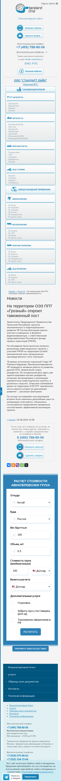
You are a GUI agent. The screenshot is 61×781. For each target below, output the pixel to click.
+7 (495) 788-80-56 (30, 47)
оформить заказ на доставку (30, 649)
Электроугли (13, 183)
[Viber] (17, 465)
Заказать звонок (33, 28)
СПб (10, 155)
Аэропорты (17, 97)
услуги (12, 674)
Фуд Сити (12, 127)
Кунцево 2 (12, 180)
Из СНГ (11, 233)
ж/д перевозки (19, 269)
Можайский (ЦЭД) (15, 124)
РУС (35, 63)
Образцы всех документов (23, 681)
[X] (26, 465)
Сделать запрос (32, 35)
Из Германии (13, 207)
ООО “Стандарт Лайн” (30, 80)
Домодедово (13, 103)
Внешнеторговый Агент (22, 667)
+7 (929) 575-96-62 (17, 755)
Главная (11, 291)
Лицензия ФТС (30, 84)
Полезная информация (21, 695)
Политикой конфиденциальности (37, 772)
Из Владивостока (15, 214)
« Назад (11, 420)
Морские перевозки (21, 245)
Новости (21, 291)
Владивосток (13, 159)
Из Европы (12, 231)
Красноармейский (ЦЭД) (18, 138)
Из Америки (13, 210)
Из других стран (14, 217)
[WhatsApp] (22, 465)
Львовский (12, 134)
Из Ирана (12, 235)
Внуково (11, 108)
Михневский (13, 131)
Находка (11, 162)
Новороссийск (14, 152)
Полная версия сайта (30, 18)
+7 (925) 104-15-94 (17, 759)
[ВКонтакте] (9, 465)
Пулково (11, 110)
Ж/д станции (18, 169)
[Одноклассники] (13, 465)
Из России (12, 212)
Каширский (12, 129)
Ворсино (11, 176)
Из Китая (12, 205)
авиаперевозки (19, 199)
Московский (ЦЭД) (16, 136)
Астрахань (12, 157)
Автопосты (17, 118)
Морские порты (19, 146)
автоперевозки (19, 224)
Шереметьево (13, 106)
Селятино (12, 178)
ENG (28, 63)
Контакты (13, 688)
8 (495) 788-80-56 (30, 437)
